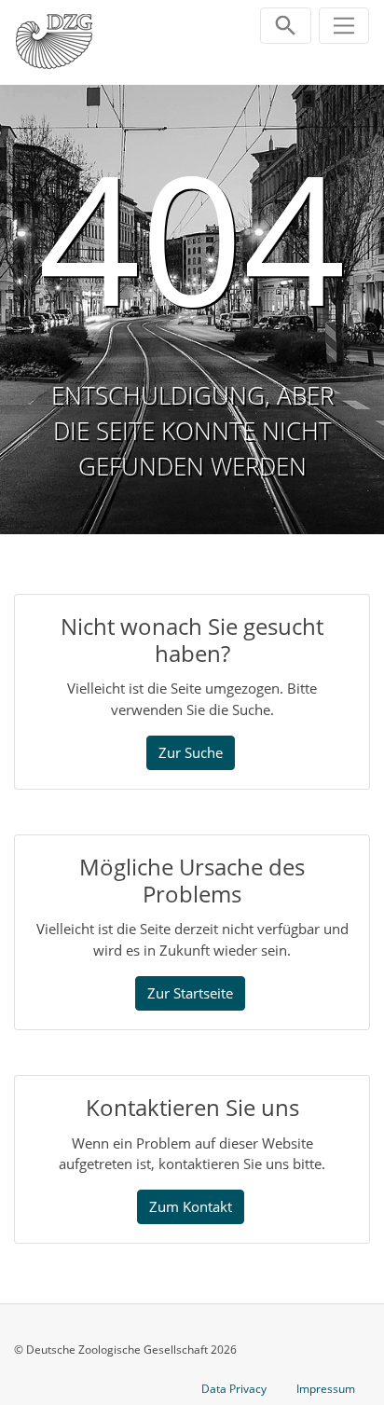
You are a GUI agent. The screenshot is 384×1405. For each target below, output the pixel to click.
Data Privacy (234, 1389)
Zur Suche (190, 752)
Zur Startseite (190, 993)
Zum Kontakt (190, 1206)
